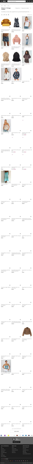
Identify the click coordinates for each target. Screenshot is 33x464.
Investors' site (13, 451)
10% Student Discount (3, 452)
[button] (10, 460)
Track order (2, 448)
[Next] (30, 8)
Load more (16, 431)
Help (1, 447)
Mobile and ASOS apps (26, 447)
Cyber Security (14, 452)
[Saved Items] (30, 1)
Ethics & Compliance (3, 456)
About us (13, 447)
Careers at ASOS (14, 448)
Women (5, 5)
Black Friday (24, 451)
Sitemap (2, 453)
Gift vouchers (24, 448)
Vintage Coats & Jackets (25, 8)
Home (2, 5)
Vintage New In (17, 8)
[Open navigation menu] (1, 1)
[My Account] (28, 1)
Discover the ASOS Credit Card (27, 453)
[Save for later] (10, 28)
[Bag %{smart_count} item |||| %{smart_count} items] (32, 1)
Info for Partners (25, 452)
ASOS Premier (3, 451)
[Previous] (14, 8)
